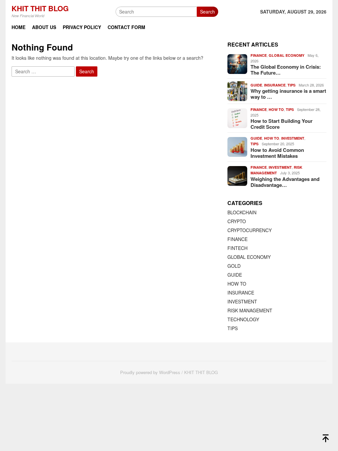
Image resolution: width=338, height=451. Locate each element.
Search (207, 11)
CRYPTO (236, 221)
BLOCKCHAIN (241, 212)
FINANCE (259, 55)
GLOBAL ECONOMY (286, 55)
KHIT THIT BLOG (40, 8)
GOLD (234, 265)
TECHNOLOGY (243, 319)
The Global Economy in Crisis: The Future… (286, 70)
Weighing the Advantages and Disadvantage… (285, 182)
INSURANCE (275, 85)
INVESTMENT (292, 138)
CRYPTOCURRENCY (249, 230)
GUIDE (256, 85)
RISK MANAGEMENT (249, 310)
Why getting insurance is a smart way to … (288, 94)
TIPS (291, 85)
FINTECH (237, 248)
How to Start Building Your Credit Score (282, 124)
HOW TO (276, 109)
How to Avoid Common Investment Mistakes (277, 153)
